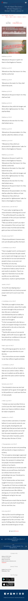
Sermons (6, 15)
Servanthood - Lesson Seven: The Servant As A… (13, 546)
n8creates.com (21, 597)
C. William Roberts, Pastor (17, 23)
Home (3, 15)
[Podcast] (17, 594)
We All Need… (11, 15)
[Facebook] (5, 594)
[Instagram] (11, 594)
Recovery (17, 531)
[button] (14, 60)
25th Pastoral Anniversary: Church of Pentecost (15, 539)
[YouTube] (14, 594)
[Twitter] (8, 594)
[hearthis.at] (23, 594)
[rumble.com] (20, 594)
